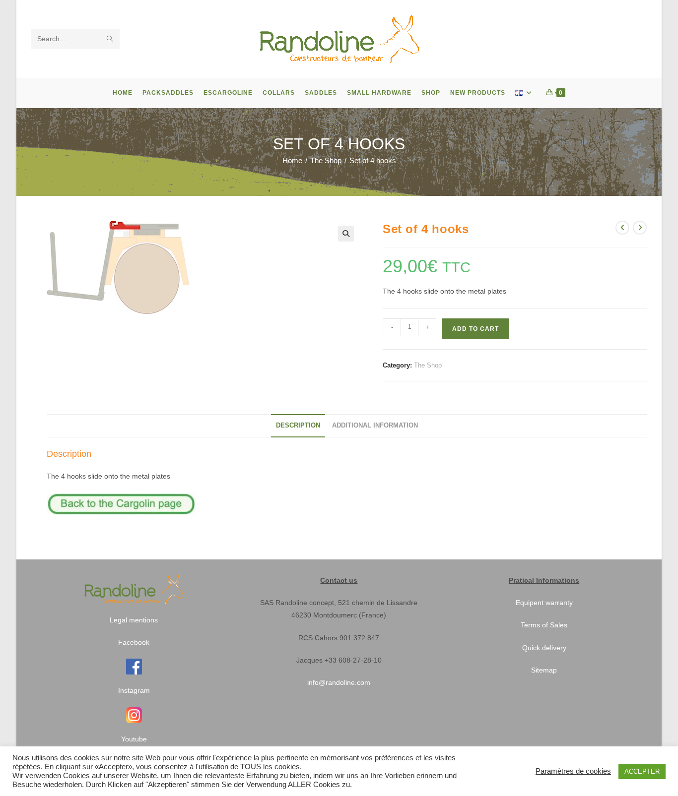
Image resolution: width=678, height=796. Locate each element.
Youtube (134, 739)
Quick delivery (544, 648)
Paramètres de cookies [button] (573, 771)
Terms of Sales (544, 625)
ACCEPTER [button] (642, 771)
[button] (346, 234)
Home (292, 160)
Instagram (134, 690)
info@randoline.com (338, 682)
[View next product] (640, 228)
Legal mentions (134, 620)
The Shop (325, 160)
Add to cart (475, 328)
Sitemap (544, 670)
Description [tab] (298, 425)
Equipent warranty (544, 603)
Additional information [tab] (375, 425)
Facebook (133, 642)
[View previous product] (622, 228)
